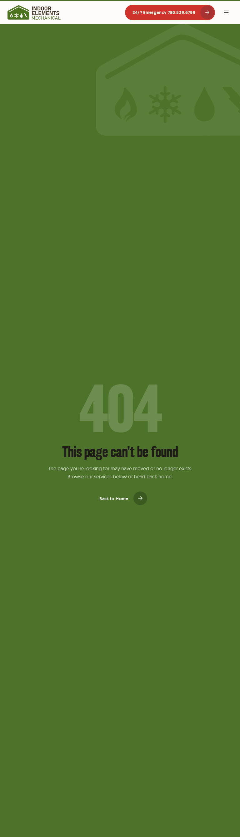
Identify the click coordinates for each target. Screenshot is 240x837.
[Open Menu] (226, 12)
